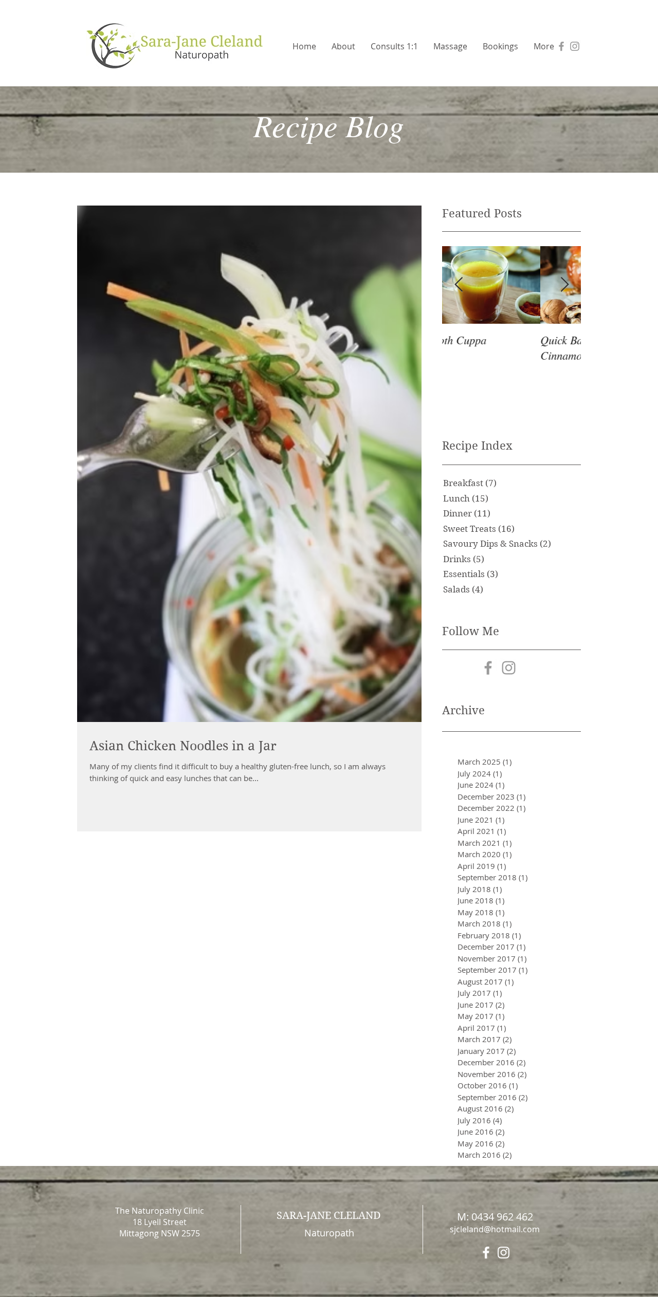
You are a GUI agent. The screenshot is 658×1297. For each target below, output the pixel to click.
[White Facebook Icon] (486, 1253)
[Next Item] (564, 285)
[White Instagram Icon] (503, 1253)
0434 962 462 (502, 1217)
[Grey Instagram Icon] (575, 46)
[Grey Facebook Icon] (561, 46)
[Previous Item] (458, 285)
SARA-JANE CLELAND (329, 1215)
